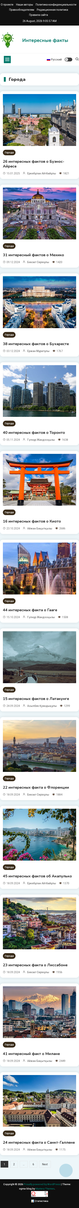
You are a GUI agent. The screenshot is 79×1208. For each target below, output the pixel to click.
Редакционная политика (52, 9)
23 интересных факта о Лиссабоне (35, 965)
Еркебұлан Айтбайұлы (41, 173)
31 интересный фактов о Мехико (33, 255)
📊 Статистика (39, 1201)
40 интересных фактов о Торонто (34, 432)
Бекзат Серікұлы (38, 262)
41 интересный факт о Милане (31, 1053)
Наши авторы (24, 4)
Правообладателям (21, 9)
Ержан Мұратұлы (38, 351)
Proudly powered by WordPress (42, 1184)
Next (45, 1164)
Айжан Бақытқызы (39, 528)
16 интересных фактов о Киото (32, 521)
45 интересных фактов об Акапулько (37, 876)
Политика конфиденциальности (56, 4)
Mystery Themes (44, 1188)
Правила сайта (38, 14)
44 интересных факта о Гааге (30, 610)
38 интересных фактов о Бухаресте (36, 343)
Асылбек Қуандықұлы (42, 705)
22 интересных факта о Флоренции (36, 787)
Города (9, 152)
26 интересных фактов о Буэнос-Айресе (33, 164)
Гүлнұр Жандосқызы (41, 439)
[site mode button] (68, 59)
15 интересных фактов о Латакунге (36, 698)
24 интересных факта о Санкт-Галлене (39, 1142)
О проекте (7, 4)
